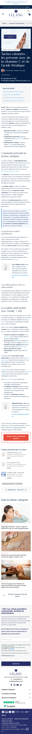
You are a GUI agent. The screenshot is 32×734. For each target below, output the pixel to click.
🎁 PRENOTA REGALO (16, 383)
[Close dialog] (27, 341)
